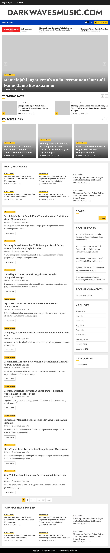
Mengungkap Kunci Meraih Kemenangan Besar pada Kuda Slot (54, 195)
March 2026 (81, 335)
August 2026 (81, 311)
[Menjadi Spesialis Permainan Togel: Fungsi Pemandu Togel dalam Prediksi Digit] (36, 386)
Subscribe (103, 22)
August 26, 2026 (12, 200)
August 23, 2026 (19, 426)
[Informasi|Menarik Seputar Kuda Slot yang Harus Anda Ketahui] (36, 415)
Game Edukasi (9, 75)
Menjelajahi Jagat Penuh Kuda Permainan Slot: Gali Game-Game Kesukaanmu (54, 82)
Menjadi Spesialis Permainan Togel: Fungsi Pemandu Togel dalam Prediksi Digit (33, 392)
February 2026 (82, 339)
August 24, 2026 (19, 397)
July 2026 (79, 316)
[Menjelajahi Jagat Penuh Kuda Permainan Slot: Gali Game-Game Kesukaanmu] (55, 63)
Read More (10, 233)
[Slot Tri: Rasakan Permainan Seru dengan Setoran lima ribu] (36, 471)
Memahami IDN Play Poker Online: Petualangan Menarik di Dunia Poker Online (88, 195)
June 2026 (80, 320)
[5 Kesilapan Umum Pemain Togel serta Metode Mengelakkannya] (62, 108)
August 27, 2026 (18, 90)
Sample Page (7, 22)
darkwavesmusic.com (55, 12)
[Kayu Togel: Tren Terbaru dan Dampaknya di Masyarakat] (36, 445)
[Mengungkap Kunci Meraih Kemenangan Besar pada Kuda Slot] (36, 328)
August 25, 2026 (46, 200)
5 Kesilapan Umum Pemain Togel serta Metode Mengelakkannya (88, 108)
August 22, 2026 (19, 452)
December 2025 (82, 349)
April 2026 (80, 330)
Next (49, 500)
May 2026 (80, 325)
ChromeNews (62, 550)
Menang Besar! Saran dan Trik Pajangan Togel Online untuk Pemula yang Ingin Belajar (36, 108)
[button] (91, 22)
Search (81, 211)
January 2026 (81, 344)
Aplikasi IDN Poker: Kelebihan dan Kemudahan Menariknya (19, 195)
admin (7, 90)
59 (43, 500)
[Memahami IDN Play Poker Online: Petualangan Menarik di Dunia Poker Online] (36, 357)
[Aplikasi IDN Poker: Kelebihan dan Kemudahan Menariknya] (36, 299)
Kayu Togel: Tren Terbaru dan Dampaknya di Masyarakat (36, 449)
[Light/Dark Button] (87, 22)
